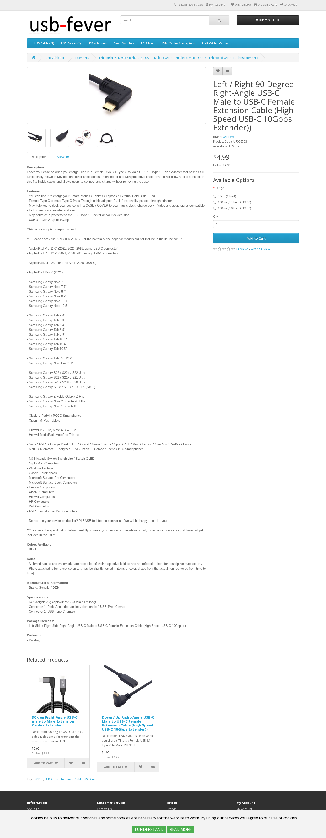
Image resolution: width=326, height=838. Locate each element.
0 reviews (242, 249)
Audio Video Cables (215, 43)
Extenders (82, 58)
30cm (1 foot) (227, 196)
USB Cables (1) (44, 43)
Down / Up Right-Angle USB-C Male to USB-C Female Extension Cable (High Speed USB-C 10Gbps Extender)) (128, 723)
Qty (215, 216)
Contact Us (104, 809)
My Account (244, 809)
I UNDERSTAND (149, 829)
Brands (171, 809)
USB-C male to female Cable (64, 779)
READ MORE (180, 829)
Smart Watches (124, 43)
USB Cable (91, 779)
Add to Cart (256, 238)
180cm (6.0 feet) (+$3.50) (234, 208)
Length (220, 188)
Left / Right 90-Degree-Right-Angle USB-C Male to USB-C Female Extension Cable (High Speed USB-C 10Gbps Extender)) (178, 58)
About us (33, 809)
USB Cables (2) (71, 43)
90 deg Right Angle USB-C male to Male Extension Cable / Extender (55, 721)
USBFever (229, 137)
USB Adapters (97, 43)
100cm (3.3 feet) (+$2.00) (234, 202)
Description (39, 157)
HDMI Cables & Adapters (178, 43)
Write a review (260, 249)
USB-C (39, 779)
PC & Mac (147, 43)
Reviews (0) (62, 157)
